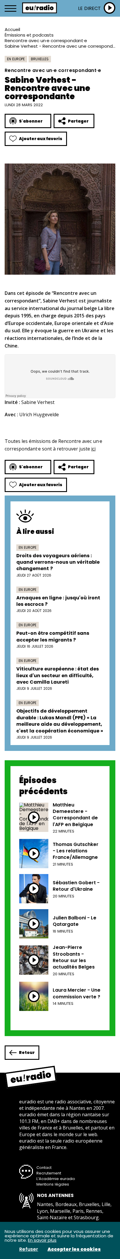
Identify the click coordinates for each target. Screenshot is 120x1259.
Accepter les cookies (74, 1249)
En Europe (16, 58)
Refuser (28, 1249)
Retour (27, 1052)
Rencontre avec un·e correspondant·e (46, 40)
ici (93, 449)
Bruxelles (40, 58)
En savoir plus (42, 1240)
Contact (44, 1167)
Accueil (12, 29)
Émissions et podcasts (29, 35)
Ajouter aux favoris (40, 139)
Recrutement (48, 1173)
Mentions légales (52, 1184)
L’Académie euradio (55, 1178)
